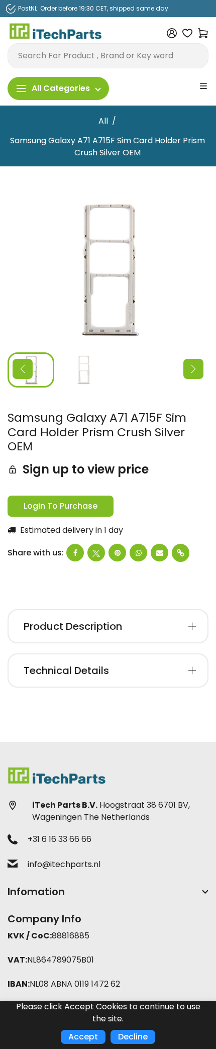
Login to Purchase (60, 506)
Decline (133, 1036)
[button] (23, 369)
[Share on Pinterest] (117, 552)
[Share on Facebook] (75, 552)
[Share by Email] (159, 552)
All (103, 121)
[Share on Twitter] (96, 552)
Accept (83, 1036)
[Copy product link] (180, 553)
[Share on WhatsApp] (138, 552)
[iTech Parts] (56, 33)
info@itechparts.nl (64, 864)
